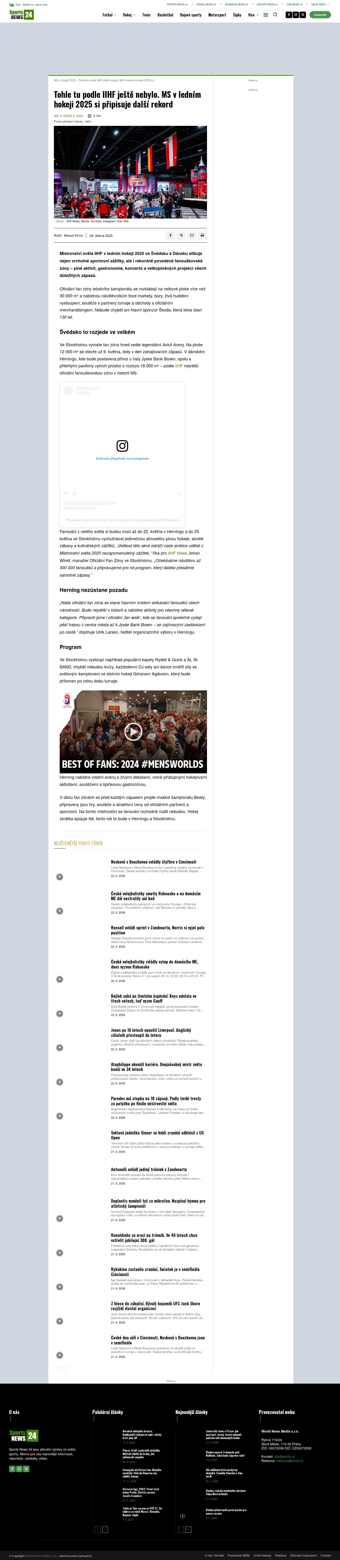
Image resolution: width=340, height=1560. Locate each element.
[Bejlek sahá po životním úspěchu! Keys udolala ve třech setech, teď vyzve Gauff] (81, 1004)
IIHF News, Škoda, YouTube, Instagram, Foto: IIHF (98, 221)
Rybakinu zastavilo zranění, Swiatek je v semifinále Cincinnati (155, 1271)
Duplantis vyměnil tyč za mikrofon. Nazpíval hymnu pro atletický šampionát (158, 1203)
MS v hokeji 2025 (65, 80)
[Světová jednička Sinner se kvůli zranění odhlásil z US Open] (81, 1141)
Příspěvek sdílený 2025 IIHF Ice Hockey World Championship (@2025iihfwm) (122, 520)
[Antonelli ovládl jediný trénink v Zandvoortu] (81, 1175)
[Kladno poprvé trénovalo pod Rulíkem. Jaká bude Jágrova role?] (190, 1455)
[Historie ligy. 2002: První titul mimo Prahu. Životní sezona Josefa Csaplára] (107, 1494)
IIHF (179, 365)
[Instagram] (296, 15)
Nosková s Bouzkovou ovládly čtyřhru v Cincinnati (153, 862)
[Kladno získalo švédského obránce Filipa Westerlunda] (190, 1494)
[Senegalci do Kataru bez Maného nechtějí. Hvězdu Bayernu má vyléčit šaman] (107, 1475)
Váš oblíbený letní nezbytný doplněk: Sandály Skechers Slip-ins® (224, 1473)
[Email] (191, 235)
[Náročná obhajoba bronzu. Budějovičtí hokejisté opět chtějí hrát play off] (107, 1436)
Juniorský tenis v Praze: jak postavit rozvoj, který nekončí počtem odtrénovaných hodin (223, 1434)
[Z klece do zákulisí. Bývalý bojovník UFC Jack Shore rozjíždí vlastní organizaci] (81, 1312)
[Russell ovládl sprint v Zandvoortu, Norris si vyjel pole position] (81, 936)
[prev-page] (57, 1370)
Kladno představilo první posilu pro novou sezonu (226, 1511)
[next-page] (64, 1370)
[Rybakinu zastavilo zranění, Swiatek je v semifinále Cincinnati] (81, 1278)
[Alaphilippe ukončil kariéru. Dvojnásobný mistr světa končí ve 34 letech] (81, 1073)
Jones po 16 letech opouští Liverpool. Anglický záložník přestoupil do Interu (151, 1032)
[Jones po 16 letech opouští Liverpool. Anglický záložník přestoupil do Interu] (81, 1039)
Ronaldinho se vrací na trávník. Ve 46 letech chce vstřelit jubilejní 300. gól (154, 1237)
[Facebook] (289, 15)
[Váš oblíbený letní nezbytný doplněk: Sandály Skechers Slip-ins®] (190, 1475)
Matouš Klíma (73, 235)
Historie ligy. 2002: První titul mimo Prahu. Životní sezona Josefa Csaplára (141, 1492)
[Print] (202, 235)
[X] (303, 15)
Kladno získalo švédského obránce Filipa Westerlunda (226, 1492)
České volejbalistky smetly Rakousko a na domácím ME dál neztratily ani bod (156, 896)
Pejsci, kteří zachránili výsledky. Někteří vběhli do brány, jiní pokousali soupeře (141, 1453)
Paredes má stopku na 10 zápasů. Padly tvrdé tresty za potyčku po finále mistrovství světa (156, 1100)
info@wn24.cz (284, 1456)
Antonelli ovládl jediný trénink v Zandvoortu (149, 1169)
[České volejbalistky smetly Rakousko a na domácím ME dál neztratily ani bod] (81, 902)
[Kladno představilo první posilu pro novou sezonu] (190, 1513)
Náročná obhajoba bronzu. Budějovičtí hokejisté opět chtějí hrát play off (142, 1434)
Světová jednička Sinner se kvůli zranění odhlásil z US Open (157, 1135)
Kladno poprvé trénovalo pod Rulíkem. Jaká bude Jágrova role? (225, 1453)
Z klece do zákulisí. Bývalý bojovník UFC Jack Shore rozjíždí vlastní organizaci (155, 1306)
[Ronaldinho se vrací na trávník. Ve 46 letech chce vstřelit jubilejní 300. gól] (81, 1243)
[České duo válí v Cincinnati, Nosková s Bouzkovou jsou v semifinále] (81, 1346)
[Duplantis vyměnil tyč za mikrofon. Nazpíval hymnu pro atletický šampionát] (81, 1209)
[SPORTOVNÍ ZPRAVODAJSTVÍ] (17, 14)
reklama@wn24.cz (289, 1460)
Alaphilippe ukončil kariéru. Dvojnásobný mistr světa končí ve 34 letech (156, 1066)
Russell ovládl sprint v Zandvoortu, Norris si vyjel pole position (157, 930)
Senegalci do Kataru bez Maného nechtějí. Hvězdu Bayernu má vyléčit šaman (142, 1473)
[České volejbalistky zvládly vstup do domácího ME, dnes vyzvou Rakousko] (81, 970)
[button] (275, 14)
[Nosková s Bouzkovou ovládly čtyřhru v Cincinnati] (81, 868)
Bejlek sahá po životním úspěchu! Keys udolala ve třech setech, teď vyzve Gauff (153, 998)
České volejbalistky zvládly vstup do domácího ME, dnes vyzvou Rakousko (154, 964)
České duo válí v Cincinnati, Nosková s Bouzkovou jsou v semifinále (158, 1340)
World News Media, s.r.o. (41, 1556)
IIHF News (178, 553)
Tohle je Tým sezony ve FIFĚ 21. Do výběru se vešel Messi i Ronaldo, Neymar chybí (142, 1511)
